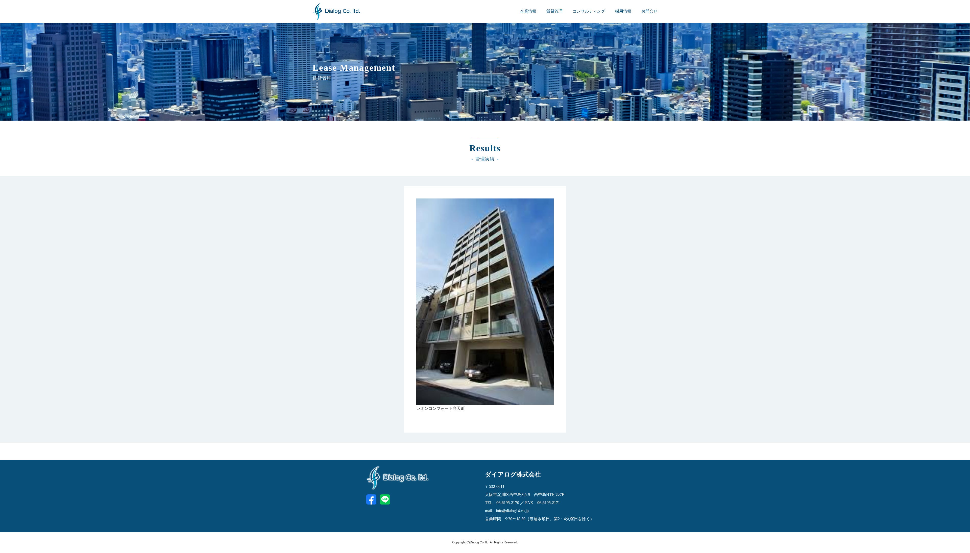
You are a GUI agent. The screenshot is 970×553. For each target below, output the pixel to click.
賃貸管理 (554, 11)
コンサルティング (589, 11)
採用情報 (623, 11)
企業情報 (528, 11)
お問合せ (649, 11)
